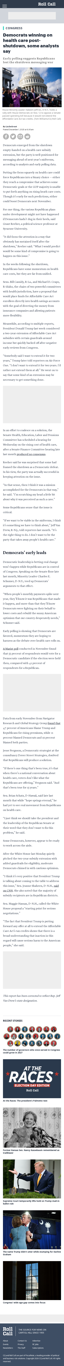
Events (5, 1344)
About (5, 1340)
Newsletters (8, 1348)
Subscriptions (38, 1348)
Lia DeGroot (11, 127)
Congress (14, 28)
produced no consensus (31, 454)
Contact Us (22, 1340)
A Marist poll (10, 649)
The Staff (21, 1348)
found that (54, 723)
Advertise (36, 1340)
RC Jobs (35, 1344)
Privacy (21, 1344)
